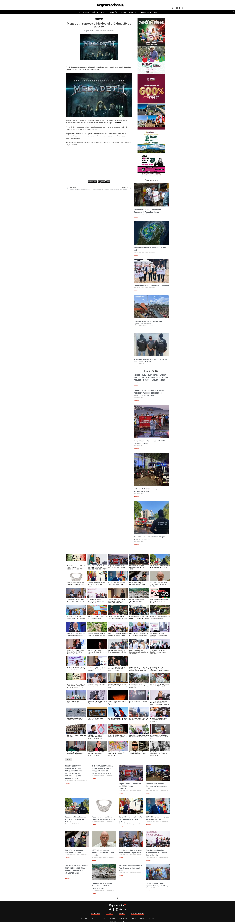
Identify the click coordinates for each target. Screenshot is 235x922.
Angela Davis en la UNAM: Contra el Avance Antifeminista (117, 617)
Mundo (103, 12)
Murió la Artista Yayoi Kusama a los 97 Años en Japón (97, 617)
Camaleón (113, 12)
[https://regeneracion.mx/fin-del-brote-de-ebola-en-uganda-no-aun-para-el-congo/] (75, 612)
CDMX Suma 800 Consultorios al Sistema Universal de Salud (138, 634)
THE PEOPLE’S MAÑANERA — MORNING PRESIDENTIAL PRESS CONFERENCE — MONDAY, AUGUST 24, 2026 (117, 669)
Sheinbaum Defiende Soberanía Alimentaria (151, 286)
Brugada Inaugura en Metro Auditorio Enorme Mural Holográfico (158, 719)
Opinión (123, 12)
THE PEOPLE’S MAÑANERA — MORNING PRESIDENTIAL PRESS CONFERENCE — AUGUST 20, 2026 (96, 736)
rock (108, 182)
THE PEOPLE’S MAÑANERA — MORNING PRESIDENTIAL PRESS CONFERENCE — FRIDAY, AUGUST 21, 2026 (160, 702)
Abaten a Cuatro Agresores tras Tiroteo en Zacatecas (160, 617)
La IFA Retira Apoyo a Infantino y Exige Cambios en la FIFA (76, 634)
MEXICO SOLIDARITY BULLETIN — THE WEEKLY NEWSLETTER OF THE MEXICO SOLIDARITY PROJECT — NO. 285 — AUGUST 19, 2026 (76, 686)
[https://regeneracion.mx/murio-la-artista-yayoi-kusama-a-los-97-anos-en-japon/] (96, 612)
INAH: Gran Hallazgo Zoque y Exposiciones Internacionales (138, 702)
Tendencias (99, 19)
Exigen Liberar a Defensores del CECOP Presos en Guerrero (117, 566)
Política (95, 12)
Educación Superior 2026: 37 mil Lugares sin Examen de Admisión (96, 669)
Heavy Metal (92, 182)
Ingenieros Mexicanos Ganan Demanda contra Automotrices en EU (118, 686)
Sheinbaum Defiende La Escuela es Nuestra (76, 736)
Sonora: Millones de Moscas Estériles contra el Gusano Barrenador (158, 652)
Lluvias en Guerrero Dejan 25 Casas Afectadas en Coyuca (96, 634)
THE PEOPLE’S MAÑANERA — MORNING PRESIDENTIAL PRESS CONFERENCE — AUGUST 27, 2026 (117, 601)
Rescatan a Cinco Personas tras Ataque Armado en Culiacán (160, 566)
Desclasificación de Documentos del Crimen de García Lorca (158, 753)
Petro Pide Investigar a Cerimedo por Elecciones (137, 583)
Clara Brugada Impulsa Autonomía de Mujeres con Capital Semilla (95, 601)
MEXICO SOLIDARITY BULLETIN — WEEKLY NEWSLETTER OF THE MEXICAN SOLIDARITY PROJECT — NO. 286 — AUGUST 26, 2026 (151, 377)
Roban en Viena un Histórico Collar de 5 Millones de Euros (75, 583)
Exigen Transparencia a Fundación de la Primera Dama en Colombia (138, 652)
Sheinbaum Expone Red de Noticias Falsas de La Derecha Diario (159, 736)
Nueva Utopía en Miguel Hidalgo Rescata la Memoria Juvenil (118, 634)
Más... (69, 759)
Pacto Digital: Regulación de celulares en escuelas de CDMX (76, 668)
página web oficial (115, 123)
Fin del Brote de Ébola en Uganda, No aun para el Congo (76, 617)
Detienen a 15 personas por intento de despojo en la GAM (117, 651)
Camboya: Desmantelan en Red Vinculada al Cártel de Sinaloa (159, 685)
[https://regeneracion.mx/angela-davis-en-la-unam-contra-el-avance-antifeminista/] (117, 612)
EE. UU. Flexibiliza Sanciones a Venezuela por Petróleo (117, 583)
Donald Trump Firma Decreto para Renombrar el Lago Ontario (96, 584)
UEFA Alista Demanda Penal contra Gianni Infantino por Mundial (158, 584)
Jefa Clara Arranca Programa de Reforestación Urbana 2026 (139, 736)
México (86, 12)
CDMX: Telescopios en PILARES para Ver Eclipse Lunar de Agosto (117, 702)
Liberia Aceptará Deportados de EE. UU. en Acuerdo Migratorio (117, 753)
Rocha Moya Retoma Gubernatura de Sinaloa (74, 702)
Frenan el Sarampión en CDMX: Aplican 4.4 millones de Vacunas (139, 617)
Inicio (78, 12)
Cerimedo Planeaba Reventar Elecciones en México (96, 685)
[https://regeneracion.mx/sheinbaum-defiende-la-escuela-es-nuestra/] (75, 730)
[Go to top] (231, 918)
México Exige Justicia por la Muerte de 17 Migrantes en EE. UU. (76, 753)
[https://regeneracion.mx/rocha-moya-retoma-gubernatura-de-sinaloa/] (75, 696)
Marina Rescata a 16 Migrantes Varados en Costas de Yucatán (138, 719)
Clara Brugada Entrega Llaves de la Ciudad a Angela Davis (75, 600)
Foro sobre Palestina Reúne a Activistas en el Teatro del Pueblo (159, 601)
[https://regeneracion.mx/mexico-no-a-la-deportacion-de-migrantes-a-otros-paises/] (96, 696)
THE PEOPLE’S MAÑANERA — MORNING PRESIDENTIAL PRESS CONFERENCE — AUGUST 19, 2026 (96, 753)
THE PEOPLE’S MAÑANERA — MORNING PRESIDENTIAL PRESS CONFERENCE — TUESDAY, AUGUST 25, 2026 (75, 652)
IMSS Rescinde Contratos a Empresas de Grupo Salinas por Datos (97, 652)
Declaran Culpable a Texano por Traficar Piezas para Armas (139, 753)
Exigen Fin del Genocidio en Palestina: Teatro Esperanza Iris (117, 736)
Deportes (132, 12)
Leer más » (136, 217)
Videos (156, 12)
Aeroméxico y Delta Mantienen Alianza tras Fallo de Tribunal (117, 719)
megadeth (101, 182)
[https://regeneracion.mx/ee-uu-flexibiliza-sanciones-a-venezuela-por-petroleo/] (117, 578)
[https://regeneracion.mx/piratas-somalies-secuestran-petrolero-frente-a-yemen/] (75, 713)
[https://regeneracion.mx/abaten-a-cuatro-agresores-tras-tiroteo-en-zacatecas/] (159, 612)
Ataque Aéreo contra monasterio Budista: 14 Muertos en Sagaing (139, 686)
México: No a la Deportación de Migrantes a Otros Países (97, 702)
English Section (145, 12)
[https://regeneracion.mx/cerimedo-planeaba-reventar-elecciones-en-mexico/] (96, 679)
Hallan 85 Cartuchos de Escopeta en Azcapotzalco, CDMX (137, 567)
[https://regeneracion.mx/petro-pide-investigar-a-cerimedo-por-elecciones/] (138, 578)
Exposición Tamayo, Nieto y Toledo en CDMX (95, 719)
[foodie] (151, 176)
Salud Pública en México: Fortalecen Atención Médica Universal (158, 635)
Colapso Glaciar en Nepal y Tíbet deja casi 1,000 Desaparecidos (137, 601)
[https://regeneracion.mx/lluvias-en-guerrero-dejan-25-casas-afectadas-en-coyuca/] (96, 629)
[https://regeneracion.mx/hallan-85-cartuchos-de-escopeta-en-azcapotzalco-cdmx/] (138, 561)
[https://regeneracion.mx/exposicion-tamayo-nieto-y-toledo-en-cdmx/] (96, 713)
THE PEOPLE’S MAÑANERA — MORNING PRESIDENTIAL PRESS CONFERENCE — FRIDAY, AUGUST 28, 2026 (149, 393)
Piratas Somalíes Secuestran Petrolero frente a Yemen (75, 719)
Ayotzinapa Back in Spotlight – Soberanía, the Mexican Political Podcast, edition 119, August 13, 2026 (139, 669)
